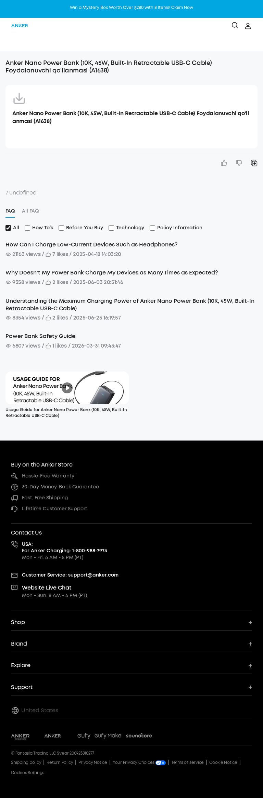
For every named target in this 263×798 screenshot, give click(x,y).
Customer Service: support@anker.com (70, 575)
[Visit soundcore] (139, 737)
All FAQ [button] (30, 211)
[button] (12, 42)
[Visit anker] (52, 737)
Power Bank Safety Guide (40, 336)
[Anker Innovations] (20, 737)
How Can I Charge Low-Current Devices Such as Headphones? (91, 244)
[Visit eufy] (83, 737)
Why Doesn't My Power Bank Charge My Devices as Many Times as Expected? (111, 272)
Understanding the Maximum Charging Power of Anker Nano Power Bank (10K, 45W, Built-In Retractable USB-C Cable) (129, 304)
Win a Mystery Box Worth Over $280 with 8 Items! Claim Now (131, 7)
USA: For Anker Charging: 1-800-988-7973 (64, 547)
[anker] (19, 26)
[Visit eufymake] (108, 737)
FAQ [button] (10, 211)
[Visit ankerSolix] (69, 737)
